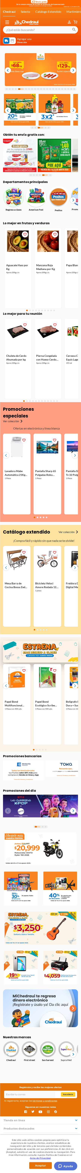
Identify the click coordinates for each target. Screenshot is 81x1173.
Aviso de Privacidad (40, 1158)
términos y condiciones (45, 1101)
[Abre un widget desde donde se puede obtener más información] (65, 1166)
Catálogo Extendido (48, 11)
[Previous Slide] (6, 455)
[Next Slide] (75, 455)
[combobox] (40, 30)
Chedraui (9, 11)
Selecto (25, 11)
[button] (7, 22)
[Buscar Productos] (74, 29)
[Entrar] (70, 22)
